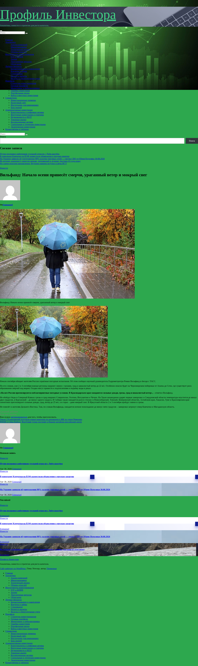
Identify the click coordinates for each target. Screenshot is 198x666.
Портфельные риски (20, 93)
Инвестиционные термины (23, 100)
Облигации (16, 64)
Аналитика (10, 42)
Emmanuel (8, 205)
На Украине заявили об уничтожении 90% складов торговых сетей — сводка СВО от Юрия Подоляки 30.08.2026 (52, 159)
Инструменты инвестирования (19, 54)
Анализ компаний (19, 45)
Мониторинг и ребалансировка (25, 88)
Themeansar (51, 568)
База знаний (16, 107)
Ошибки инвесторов (20, 90)
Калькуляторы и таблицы (17, 129)
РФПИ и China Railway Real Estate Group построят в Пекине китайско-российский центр (41, 422)
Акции (14, 59)
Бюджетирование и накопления (25, 69)
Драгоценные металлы (21, 61)
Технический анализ (20, 49)
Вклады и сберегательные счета (25, 78)
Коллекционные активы (22, 122)
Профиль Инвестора (58, 14)
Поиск (3, 137)
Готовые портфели (19, 86)
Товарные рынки (18, 119)
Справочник (11, 98)
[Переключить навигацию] (1, 30)
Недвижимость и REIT (21, 117)
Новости (4, 168)
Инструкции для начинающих (25, 105)
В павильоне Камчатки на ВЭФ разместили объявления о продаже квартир (34, 156)
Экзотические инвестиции (23, 127)
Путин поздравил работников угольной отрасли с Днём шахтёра (29, 154)
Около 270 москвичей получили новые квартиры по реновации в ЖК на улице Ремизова (41, 419)
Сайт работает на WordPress (13, 568)
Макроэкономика (19, 47)
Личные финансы (13, 66)
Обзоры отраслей (19, 52)
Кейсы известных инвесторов (24, 95)
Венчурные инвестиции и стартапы (27, 115)
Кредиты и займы (19, 71)
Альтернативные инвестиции (19, 110)
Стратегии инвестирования (23, 83)
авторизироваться (19, 417)
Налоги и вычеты (19, 76)
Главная (9, 40)
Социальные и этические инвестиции (28, 124)
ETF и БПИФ (17, 57)
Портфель (9, 81)
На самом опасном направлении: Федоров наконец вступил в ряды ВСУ (33, 163)
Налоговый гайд (18, 103)
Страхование (17, 74)
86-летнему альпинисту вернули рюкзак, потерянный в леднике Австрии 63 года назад (40, 161)
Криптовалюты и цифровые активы (27, 112)
